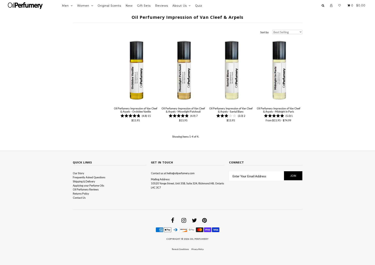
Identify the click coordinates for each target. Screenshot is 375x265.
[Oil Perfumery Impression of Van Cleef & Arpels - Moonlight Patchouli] (183, 70)
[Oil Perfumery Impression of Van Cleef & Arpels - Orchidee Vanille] (135, 70)
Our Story (78, 173)
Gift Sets (144, 5)
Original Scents (109, 5)
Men (65, 5)
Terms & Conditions (180, 249)
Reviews (161, 5)
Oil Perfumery (199, 239)
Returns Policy (81, 193)
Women (83, 5)
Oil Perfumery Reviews (86, 189)
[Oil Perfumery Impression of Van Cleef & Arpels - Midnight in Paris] (278, 70)
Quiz (198, 5)
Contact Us (79, 197)
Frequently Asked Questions (89, 177)
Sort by (264, 32)
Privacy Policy (197, 249)
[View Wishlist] (339, 5)
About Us (179, 5)
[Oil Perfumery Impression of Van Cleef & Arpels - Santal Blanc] (231, 70)
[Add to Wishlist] (117, 40)
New (129, 5)
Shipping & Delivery (84, 181)
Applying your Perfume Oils (88, 185)
